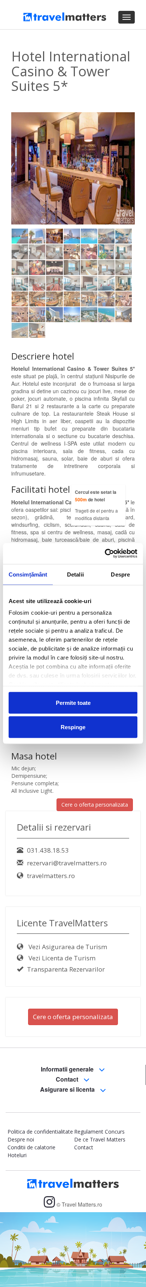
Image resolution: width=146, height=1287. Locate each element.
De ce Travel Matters (99, 1139)
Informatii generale (68, 1069)
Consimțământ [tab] (28, 574)
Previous (22, 184)
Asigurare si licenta (68, 1089)
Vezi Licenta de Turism (61, 958)
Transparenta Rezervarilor (66, 969)
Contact (68, 1079)
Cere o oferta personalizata (94, 804)
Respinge (73, 727)
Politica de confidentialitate (40, 1131)
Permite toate (73, 702)
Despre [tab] (120, 574)
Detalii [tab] (75, 574)
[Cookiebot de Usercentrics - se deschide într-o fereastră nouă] (105, 554)
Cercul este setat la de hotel (95, 496)
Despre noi (20, 1139)
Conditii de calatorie (31, 1147)
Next (125, 184)
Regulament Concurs (99, 1131)
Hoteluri (17, 1155)
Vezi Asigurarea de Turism (67, 946)
